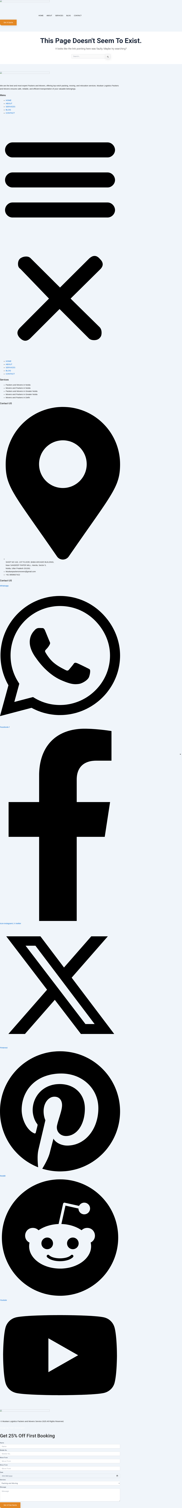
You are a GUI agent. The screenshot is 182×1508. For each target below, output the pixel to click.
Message (3, 1487)
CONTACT (78, 15)
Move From (4, 1457)
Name (2, 1443)
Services (3, 1479)
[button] (60, 238)
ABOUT (49, 15)
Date (1, 1472)
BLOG (68, 15)
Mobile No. (3, 1450)
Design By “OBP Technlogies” (12, 1428)
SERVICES (59, 15)
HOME (41, 15)
